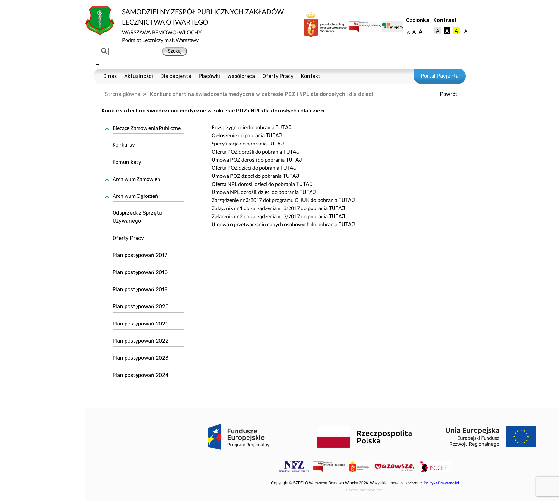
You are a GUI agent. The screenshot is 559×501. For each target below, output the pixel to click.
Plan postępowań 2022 (141, 341)
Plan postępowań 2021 (140, 324)
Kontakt (310, 76)
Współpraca (241, 76)
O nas (110, 76)
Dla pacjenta (175, 76)
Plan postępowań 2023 (140, 358)
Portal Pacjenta (440, 76)
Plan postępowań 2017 (140, 255)
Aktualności (138, 76)
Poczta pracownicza (364, 490)
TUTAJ (283, 127)
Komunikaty (127, 162)
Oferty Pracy (278, 76)
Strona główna (122, 94)
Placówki (209, 76)
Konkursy (124, 145)
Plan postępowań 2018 (140, 272)
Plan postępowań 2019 (140, 289)
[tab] (146, 129)
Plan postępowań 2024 (141, 375)
